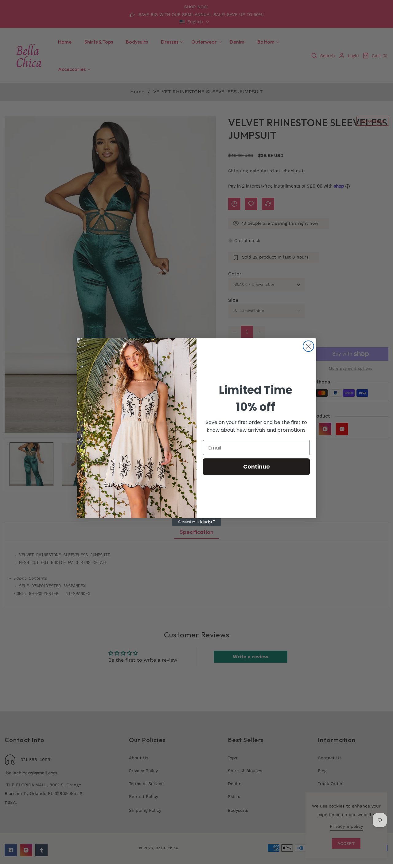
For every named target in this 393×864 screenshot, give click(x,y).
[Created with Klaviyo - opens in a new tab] (196, 522)
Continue (256, 466)
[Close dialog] (308, 346)
